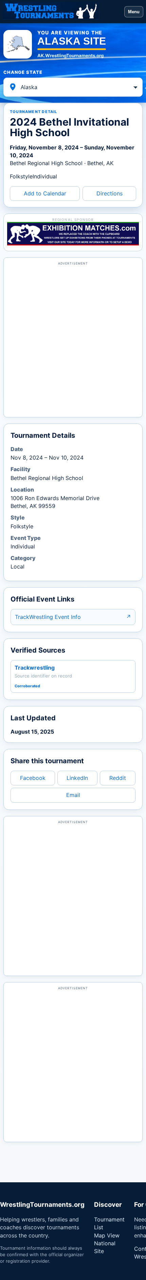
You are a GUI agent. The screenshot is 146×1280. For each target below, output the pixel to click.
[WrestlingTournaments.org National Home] (62, 11)
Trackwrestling (35, 667)
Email (73, 794)
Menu (134, 11)
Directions (109, 193)
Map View (107, 1235)
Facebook (32, 777)
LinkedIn (77, 777)
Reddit (117, 777)
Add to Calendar (45, 193)
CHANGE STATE (22, 72)
